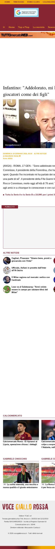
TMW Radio (18, 2)
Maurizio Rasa (12, 156)
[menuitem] (4, 27)
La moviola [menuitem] (38, 27)
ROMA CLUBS (33, 2)
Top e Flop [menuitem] (23, 27)
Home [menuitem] (12, 27)
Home (7, 2)
